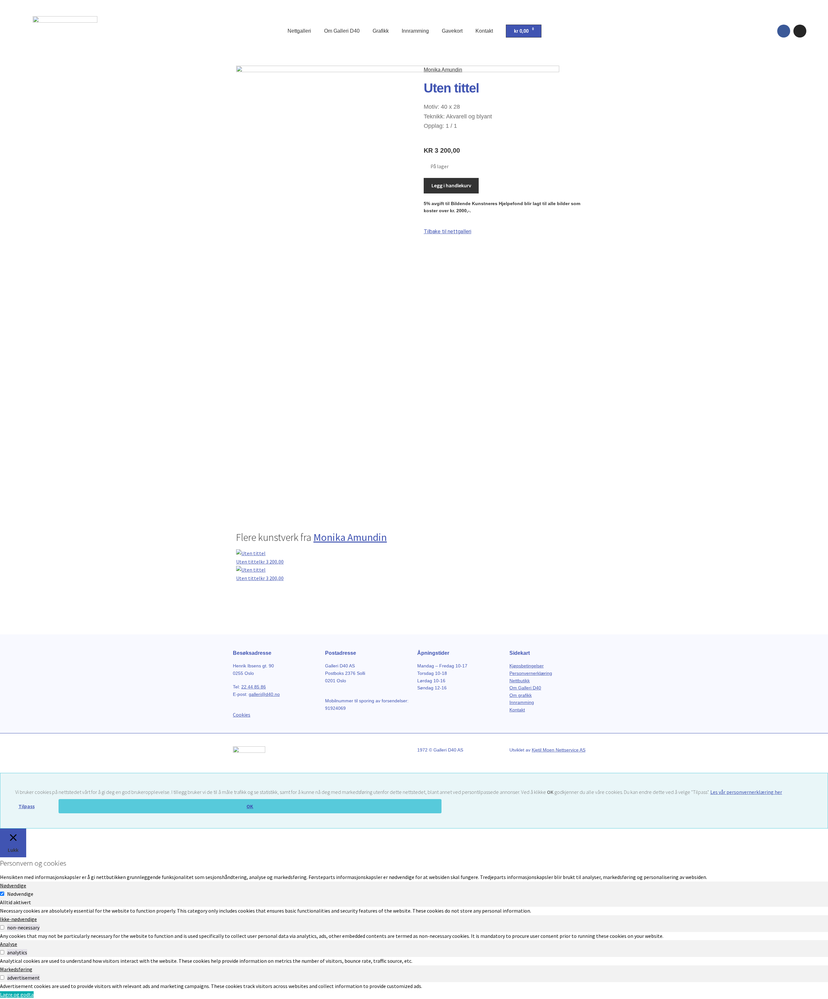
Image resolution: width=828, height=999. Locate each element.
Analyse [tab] (8, 944)
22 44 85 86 (253, 686)
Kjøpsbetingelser (526, 665)
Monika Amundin (443, 69)
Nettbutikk (519, 680)
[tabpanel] (414, 911)
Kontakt (484, 31)
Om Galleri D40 (342, 31)
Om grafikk (520, 695)
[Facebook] (783, 31)
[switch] (2, 927)
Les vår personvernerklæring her (746, 792)
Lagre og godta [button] (17, 994)
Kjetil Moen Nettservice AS (558, 749)
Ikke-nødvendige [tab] (18, 919)
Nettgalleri (299, 31)
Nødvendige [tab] (13, 885)
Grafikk (381, 31)
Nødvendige (20, 894)
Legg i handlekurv (451, 185)
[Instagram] (799, 31)
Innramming (415, 31)
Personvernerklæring (530, 673)
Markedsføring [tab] (16, 969)
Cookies (241, 714)
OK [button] (249, 806)
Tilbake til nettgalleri (447, 231)
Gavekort (452, 31)
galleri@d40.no (264, 694)
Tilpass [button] (26, 806)
